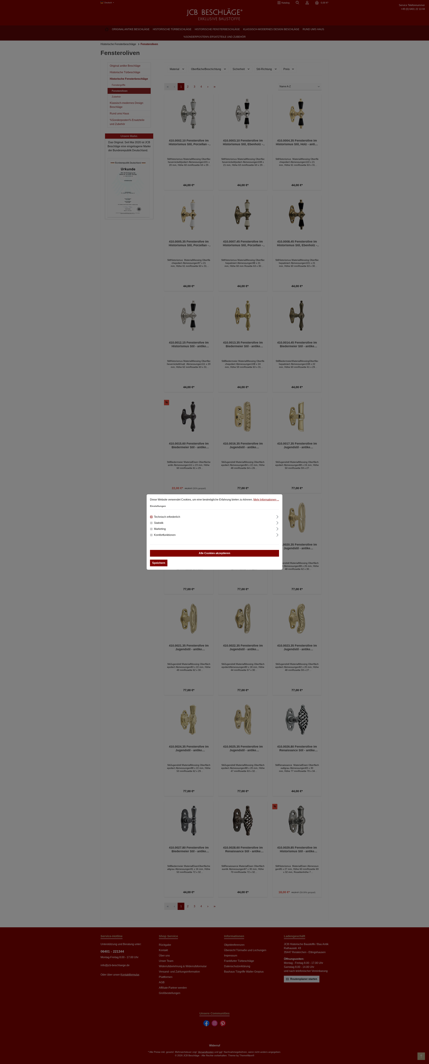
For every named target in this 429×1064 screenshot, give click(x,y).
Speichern (158, 562)
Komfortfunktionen (165, 535)
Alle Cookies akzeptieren (214, 553)
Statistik (158, 522)
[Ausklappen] (277, 516)
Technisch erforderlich (167, 516)
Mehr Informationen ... (266, 499)
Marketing (160, 528)
